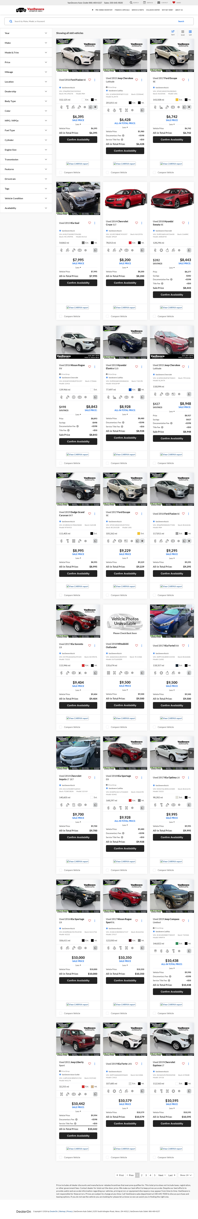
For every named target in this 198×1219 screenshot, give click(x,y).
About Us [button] (179, 10)
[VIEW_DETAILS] (125, 621)
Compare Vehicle (72, 172)
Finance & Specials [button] (122, 10)
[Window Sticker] (95, 107)
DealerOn (54, 1211)
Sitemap (62, 1211)
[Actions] (94, 79)
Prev (131, 1175)
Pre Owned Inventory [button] (104, 10)
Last (171, 1175)
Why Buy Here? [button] (167, 10)
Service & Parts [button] (138, 10)
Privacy (69, 1211)
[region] (78, 131)
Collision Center (153, 10)
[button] (97, 55)
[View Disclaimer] (85, 107)
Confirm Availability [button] (78, 139)
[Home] (92, 10)
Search (181, 21)
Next (161, 1175)
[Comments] (90, 107)
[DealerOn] (23, 1211)
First (121, 1175)
